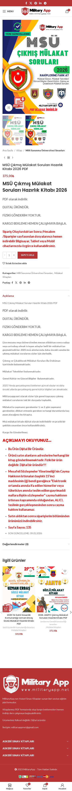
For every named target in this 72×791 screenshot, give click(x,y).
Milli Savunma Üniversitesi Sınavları (45, 150)
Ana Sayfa (8, 150)
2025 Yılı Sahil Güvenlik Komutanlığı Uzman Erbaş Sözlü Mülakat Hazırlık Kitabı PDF (19, 619)
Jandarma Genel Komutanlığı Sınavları (53, 623)
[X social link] (30, 3)
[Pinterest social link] (35, 3)
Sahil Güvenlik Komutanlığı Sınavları (18, 627)
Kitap (19, 150)
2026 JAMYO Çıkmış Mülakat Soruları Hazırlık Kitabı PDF (53, 616)
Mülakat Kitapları (18, 630)
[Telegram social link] (45, 3)
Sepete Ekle (27, 255)
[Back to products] (9, 158)
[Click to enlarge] (9, 107)
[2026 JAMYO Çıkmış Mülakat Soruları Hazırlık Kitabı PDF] (53, 589)
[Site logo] (36, 11)
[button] (6, 67)
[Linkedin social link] (40, 3)
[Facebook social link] (26, 3)
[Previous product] (5, 158)
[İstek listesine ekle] (30, 571)
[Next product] (13, 158)
